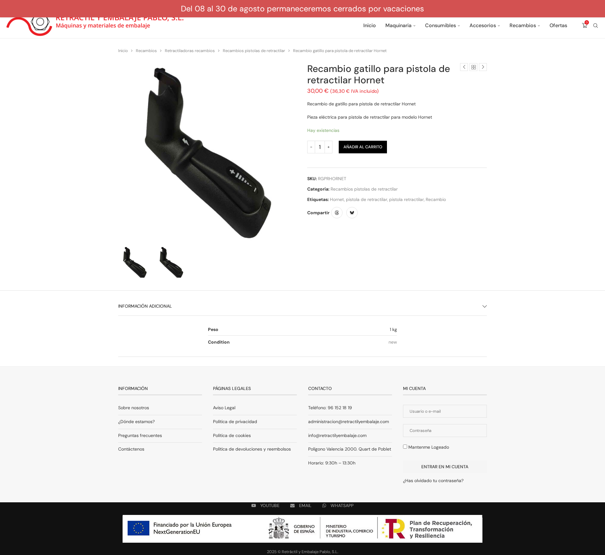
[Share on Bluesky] (352, 212)
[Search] (595, 25)
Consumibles (440, 25)
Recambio (436, 199)
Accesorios (483, 25)
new (393, 342)
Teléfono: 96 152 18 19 (330, 407)
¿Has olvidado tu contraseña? (433, 480)
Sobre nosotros (133, 407)
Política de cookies (232, 435)
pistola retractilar (406, 199)
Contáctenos (131, 449)
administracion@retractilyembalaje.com (348, 421)
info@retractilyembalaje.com (337, 435)
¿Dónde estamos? (136, 421)
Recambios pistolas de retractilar (254, 50)
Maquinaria (398, 25)
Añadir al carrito (362, 147)
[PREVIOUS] (124, 262)
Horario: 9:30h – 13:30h (331, 463)
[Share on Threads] (337, 212)
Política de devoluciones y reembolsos (252, 449)
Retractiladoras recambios (190, 50)
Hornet (337, 199)
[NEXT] (291, 262)
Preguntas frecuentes (140, 435)
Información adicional (145, 306)
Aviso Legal (224, 407)
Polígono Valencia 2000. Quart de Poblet (349, 449)
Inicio (369, 25)
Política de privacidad (235, 421)
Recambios (523, 25)
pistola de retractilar (366, 199)
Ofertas (558, 25)
